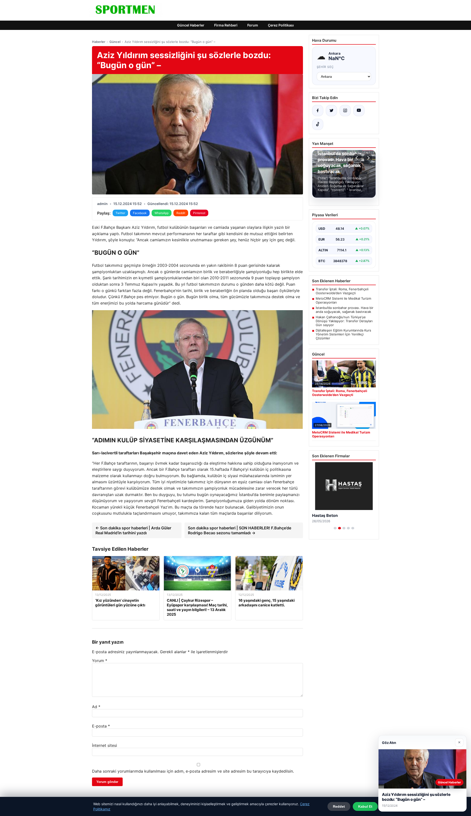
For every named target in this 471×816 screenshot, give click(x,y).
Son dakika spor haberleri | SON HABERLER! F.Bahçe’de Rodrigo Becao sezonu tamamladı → (239, 530)
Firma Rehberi (225, 25)
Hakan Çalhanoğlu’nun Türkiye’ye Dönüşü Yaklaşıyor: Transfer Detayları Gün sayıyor (344, 321)
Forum (252, 25)
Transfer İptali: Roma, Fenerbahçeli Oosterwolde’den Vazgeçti (342, 291)
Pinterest (199, 213)
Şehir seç (325, 67)
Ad (96, 706)
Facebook (140, 213)
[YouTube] (359, 110)
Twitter (120, 213)
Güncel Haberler (190, 25)
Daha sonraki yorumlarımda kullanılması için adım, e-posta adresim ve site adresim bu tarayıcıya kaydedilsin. (193, 771)
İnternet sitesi (104, 745)
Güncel (114, 42)
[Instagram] (345, 110)
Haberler (98, 42)
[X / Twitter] (331, 110)
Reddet (339, 806)
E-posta (101, 726)
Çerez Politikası (281, 25)
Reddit (180, 213)
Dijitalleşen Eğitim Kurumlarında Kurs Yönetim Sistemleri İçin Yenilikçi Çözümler (343, 334)
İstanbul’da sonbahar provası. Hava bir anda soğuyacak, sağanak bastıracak (344, 310)
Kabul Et (365, 806)
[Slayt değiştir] (335, 528)
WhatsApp (162, 213)
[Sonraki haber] (368, 158)
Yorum (99, 660)
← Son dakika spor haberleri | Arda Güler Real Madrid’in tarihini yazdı (133, 530)
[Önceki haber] (357, 158)
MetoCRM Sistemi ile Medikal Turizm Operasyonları (343, 300)
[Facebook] (317, 110)
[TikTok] (317, 124)
